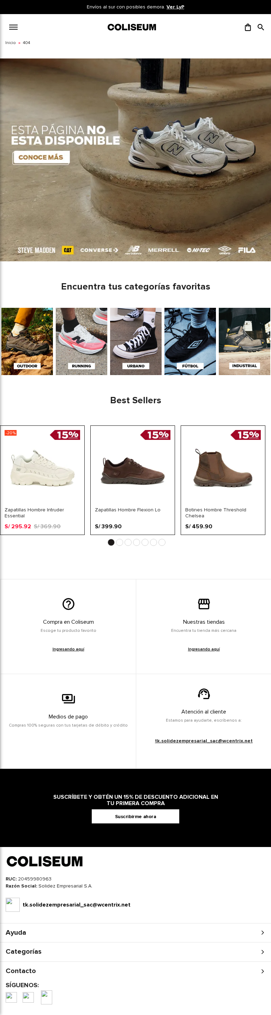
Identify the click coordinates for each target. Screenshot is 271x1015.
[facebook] (11, 997)
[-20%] (42, 504)
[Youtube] (46, 997)
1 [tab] (111, 542)
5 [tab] (145, 542)
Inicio (10, 42)
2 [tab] (119, 542)
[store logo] (132, 27)
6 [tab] (153, 542)
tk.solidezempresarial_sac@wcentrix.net (204, 741)
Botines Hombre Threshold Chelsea (215, 513)
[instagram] (28, 997)
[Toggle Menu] (13, 27)
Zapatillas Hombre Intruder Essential (34, 513)
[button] (261, 27)
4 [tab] (136, 542)
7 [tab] (161, 542)
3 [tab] (128, 542)
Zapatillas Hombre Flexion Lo (128, 510)
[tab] (135, 888)
